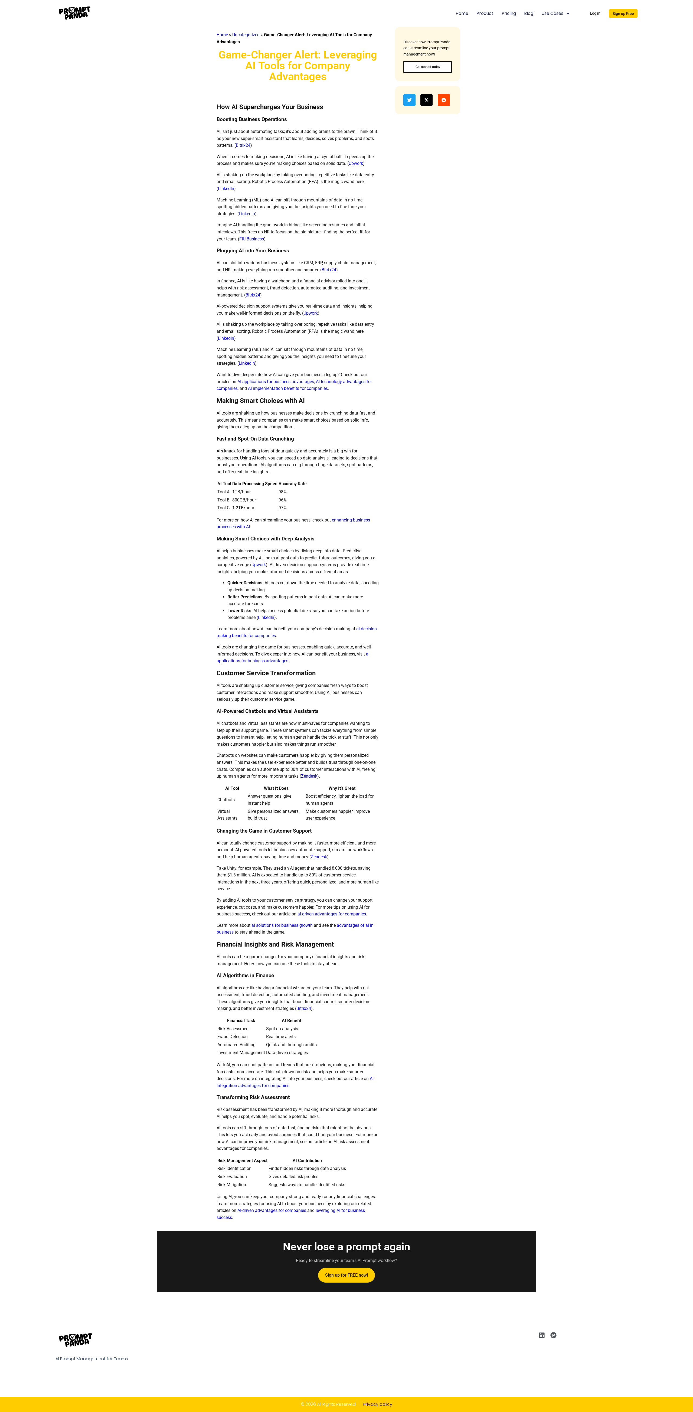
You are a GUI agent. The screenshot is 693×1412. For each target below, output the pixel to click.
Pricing (509, 13)
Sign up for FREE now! (346, 1275)
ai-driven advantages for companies (332, 914)
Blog (528, 13)
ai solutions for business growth (282, 925)
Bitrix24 (243, 145)
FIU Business (251, 239)
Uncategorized (246, 34)
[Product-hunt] (553, 1335)
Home (462, 13)
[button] (410, 100)
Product (484, 13)
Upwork (356, 163)
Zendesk (309, 776)
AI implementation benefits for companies (288, 388)
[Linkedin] (542, 1335)
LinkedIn (226, 188)
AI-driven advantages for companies (271, 1210)
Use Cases (552, 13)
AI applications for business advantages (275, 381)
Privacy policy (377, 1404)
